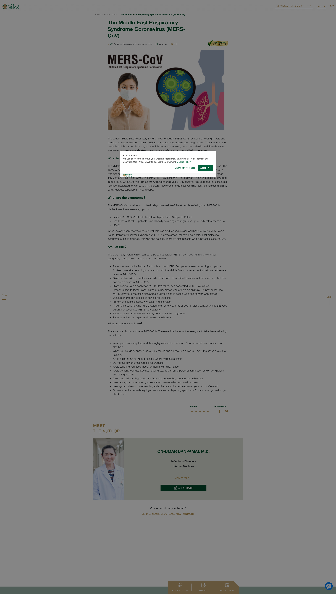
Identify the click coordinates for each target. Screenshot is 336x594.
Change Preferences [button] (185, 168)
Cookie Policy (184, 162)
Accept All (205, 168)
